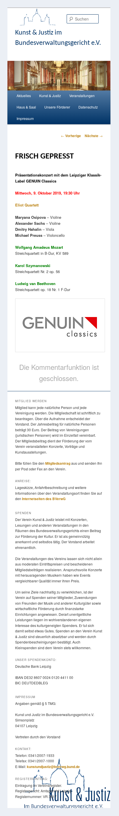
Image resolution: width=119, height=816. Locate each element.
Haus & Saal (26, 107)
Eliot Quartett (27, 205)
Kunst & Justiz (50, 95)
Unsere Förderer (57, 107)
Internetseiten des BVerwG (44, 498)
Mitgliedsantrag (57, 463)
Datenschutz (88, 107)
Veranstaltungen (82, 95)
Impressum (25, 118)
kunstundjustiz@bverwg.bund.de (53, 766)
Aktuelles (24, 95)
